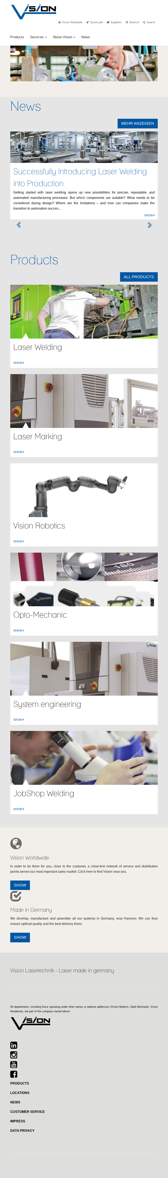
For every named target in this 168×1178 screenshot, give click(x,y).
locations (20, 1093)
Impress (17, 1121)
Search (151, 22)
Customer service (27, 1111)
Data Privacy (22, 1130)
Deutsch (134, 22)
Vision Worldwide (72, 22)
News (85, 37)
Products (17, 37)
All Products (139, 277)
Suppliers (115, 22)
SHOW (149, 215)
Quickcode (96, 22)
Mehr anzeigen (137, 123)
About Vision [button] (63, 37)
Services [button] (37, 37)
